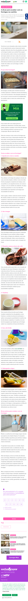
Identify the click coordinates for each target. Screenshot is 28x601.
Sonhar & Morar (6, 1)
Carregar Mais (14, 557)
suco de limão (18, 348)
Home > (3, 7)
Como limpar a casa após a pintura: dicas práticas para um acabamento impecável (17, 544)
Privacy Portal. (6, 591)
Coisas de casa (6, 526)
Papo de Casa (8, 7)
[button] (7, 598)
